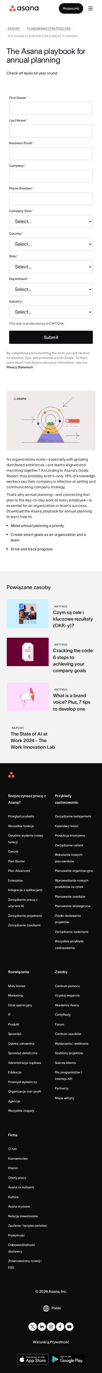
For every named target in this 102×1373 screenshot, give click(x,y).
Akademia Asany (67, 1005)
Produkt (13, 1024)
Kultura (13, 1197)
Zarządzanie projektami (25, 915)
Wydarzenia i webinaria (71, 1043)
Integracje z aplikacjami (25, 890)
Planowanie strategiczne (72, 906)
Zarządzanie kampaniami (73, 816)
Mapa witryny (64, 1098)
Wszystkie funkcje (21, 826)
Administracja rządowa (24, 1062)
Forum (59, 1024)
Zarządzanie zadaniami (71, 931)
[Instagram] (51, 1326)
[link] (14, 29)
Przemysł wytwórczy (22, 1082)
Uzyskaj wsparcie (67, 995)
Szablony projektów (69, 1053)
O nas (12, 1148)
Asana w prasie (19, 1206)
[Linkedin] (42, 1326)
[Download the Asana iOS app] (32, 1359)
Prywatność (16, 1235)
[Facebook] (60, 1326)
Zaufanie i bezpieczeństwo (27, 1225)
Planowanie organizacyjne (74, 870)
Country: (16, 233)
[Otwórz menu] (90, 8)
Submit (51, 337)
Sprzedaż (14, 1033)
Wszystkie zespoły (21, 1110)
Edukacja (14, 1072)
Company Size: (21, 211)
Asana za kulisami (21, 1187)
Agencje (14, 1101)
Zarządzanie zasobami (24, 925)
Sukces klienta (65, 1062)
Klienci (13, 1168)
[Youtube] (69, 1326)
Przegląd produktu (21, 816)
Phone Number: (21, 188)
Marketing (15, 995)
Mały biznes (16, 986)
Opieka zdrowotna (21, 1043)
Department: (19, 278)
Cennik (13, 851)
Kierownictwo (18, 1158)
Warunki (40, 1342)
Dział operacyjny (20, 1005)
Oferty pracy (17, 1177)
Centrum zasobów (68, 1033)
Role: (13, 256)
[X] (33, 1326)
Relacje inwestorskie (23, 1216)
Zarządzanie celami (69, 845)
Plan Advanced (19, 870)
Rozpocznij (71, 8)
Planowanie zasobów (70, 896)
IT (9, 1014)
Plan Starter (16, 861)
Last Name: (18, 120)
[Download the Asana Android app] (67, 1359)
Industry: (16, 301)
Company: (17, 165)
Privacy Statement (20, 367)
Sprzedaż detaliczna (22, 1053)
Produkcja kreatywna (70, 835)
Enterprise (15, 880)
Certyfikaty (63, 1014)
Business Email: (21, 143)
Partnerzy (62, 1088)
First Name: (18, 97)
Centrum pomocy (67, 986)
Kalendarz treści (66, 826)
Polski (56, 1308)
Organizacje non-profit (24, 1091)
